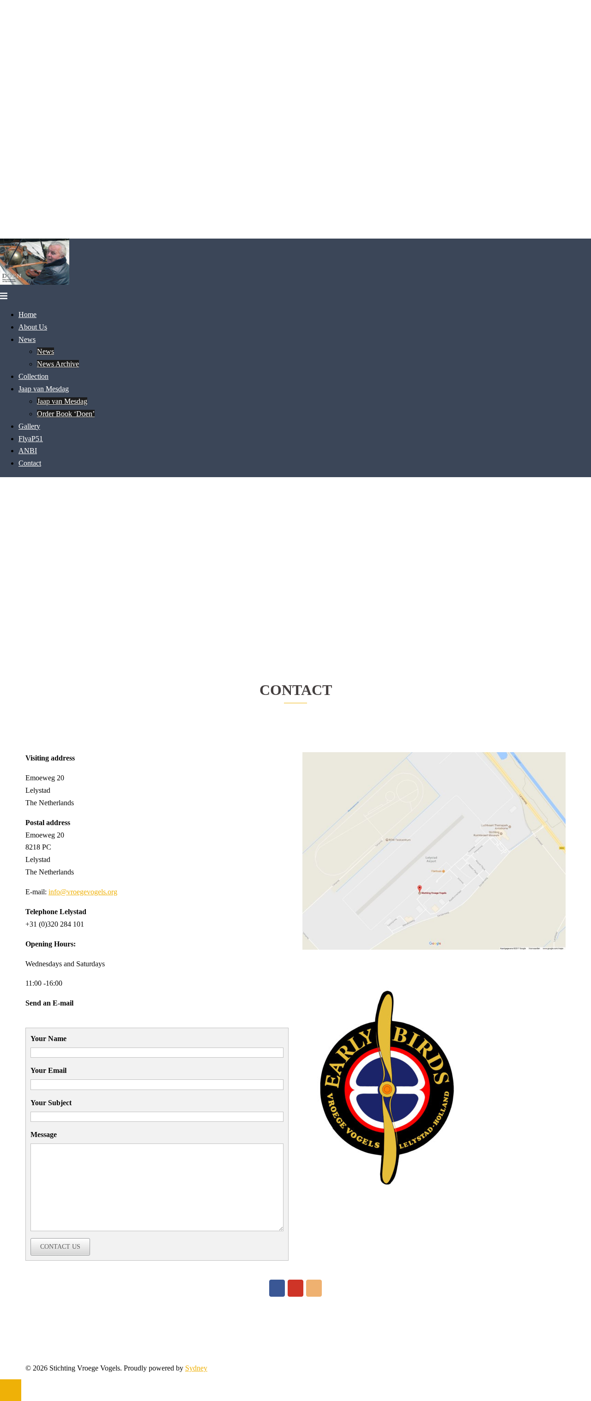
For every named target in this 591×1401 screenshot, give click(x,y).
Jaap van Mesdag (43, 389)
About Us (32, 327)
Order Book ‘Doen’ (66, 414)
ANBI (27, 451)
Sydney (196, 1368)
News (27, 339)
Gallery (29, 426)
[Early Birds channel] (295, 1288)
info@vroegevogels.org (82, 892)
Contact (29, 463)
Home (27, 314)
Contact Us (60, 1246)
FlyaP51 (30, 439)
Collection (33, 376)
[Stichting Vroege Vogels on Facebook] (277, 1288)
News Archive (58, 364)
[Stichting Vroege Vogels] (34, 282)
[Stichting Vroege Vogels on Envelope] (314, 1288)
